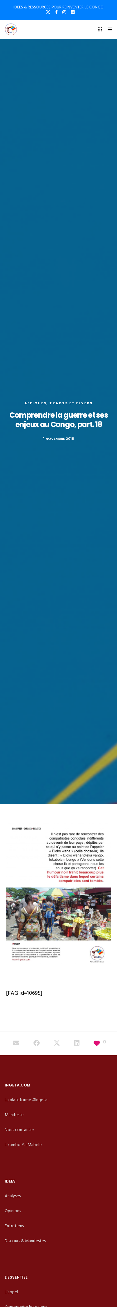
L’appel (11, 1291)
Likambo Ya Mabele (23, 1144)
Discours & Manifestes (25, 1240)
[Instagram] (64, 12)
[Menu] (108, 29)
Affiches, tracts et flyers (58, 403)
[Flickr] (73, 12)
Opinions (13, 1210)
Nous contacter (19, 1129)
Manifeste (14, 1114)
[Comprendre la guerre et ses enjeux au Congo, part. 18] (16, 1044)
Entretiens (14, 1225)
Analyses (13, 1195)
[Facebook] (56, 12)
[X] (48, 12)
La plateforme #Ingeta (26, 1099)
